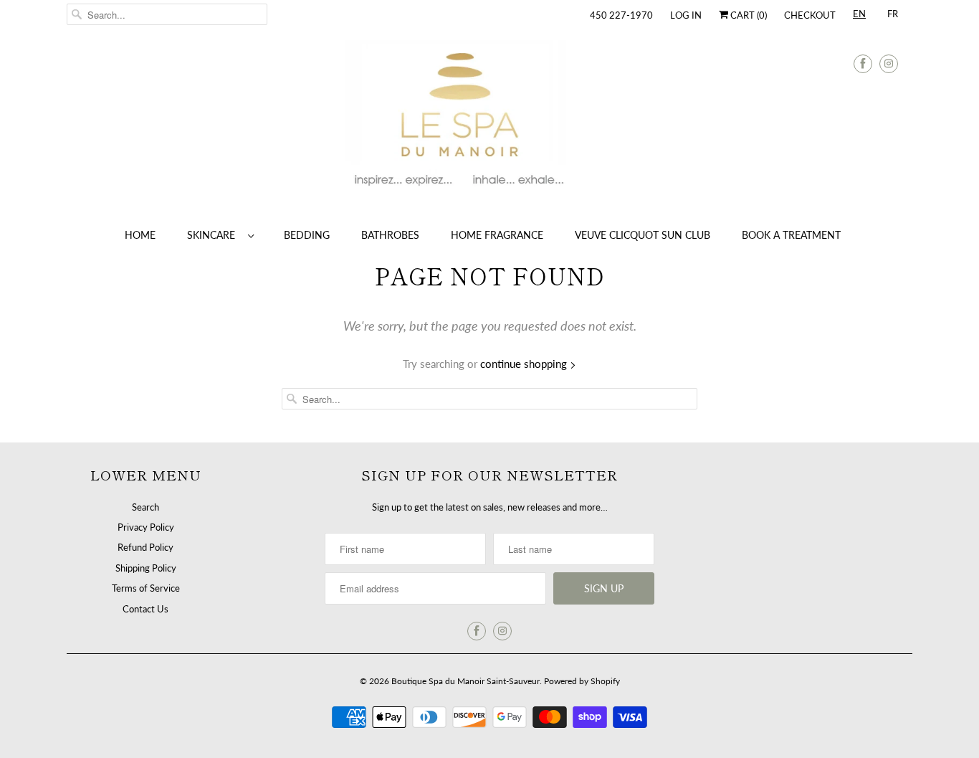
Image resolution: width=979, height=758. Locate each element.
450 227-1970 (621, 15)
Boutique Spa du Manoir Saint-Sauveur (465, 681)
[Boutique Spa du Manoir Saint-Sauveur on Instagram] (888, 63)
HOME (140, 235)
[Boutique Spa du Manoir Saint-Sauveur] (489, 122)
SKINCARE (214, 235)
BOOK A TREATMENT (791, 235)
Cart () (747, 15)
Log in (686, 15)
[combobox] (859, 16)
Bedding (307, 235)
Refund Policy (145, 547)
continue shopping (525, 363)
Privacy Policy (146, 527)
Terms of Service (146, 588)
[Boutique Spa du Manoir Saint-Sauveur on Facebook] (863, 63)
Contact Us (145, 609)
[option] (892, 16)
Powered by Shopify (582, 681)
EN (859, 13)
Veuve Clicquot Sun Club (642, 235)
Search (145, 507)
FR (892, 13)
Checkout (810, 15)
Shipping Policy (145, 568)
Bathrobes (390, 235)
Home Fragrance (497, 235)
